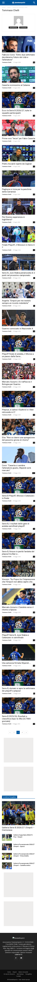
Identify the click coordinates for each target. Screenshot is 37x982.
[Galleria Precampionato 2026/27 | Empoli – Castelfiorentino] (7, 865)
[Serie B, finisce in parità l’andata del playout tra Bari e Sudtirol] (18, 541)
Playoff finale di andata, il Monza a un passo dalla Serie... (18, 355)
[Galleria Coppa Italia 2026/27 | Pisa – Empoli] (7, 837)
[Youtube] (21, 958)
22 (34, 250)
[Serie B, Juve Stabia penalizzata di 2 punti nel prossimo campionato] (18, 262)
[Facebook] (16, 958)
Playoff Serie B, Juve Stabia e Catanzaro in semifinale (15, 636)
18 (34, 387)
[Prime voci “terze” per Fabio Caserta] (18, 128)
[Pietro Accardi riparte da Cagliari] (18, 153)
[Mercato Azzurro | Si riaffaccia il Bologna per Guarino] (18, 371)
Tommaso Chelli (6, 62)
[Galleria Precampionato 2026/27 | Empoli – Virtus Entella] (7, 856)
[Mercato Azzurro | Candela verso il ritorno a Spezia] (18, 596)
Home (3, 7)
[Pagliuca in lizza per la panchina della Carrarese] (18, 178)
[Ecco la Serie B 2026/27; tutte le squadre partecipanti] (18, 100)
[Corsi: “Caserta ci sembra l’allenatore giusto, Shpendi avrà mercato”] (18, 455)
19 (34, 194)
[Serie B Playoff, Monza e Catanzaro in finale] (18, 485)
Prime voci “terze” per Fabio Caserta (18, 138)
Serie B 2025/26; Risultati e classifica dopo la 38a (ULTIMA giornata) (16, 718)
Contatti (18, 976)
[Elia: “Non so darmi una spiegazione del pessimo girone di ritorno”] (18, 427)
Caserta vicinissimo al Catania (16, 85)
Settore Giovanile (23, 972)
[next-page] (26, 732)
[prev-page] (10, 732)
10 (34, 115)
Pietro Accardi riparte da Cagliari (17, 164)
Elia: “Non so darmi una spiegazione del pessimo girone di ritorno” (18, 438)
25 (34, 88)
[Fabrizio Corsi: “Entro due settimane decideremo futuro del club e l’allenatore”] (18, 44)
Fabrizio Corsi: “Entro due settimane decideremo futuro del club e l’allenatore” (18, 57)
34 (34, 222)
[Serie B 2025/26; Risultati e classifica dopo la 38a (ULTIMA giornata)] (18, 705)
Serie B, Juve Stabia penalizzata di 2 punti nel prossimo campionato (18, 274)
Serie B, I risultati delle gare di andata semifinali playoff (15, 524)
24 (34, 556)
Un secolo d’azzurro (9, 974)
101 (34, 473)
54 (34, 584)
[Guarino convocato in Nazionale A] (18, 318)
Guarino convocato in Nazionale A (17, 328)
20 (34, 612)
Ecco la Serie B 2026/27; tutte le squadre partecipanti (16, 111)
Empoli (4, 51)
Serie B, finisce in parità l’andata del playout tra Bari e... (18, 552)
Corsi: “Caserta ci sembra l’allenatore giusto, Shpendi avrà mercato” (16, 468)
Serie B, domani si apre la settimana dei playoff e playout (18, 689)
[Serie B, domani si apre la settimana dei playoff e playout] (18, 678)
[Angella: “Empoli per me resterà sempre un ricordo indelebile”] (18, 290)
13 (34, 665)
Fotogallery (28, 974)
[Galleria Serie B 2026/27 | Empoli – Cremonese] (18, 813)
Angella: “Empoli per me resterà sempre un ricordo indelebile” (16, 301)
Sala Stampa (20, 974)
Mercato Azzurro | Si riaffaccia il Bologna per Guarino (17, 383)
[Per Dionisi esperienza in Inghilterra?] (18, 206)
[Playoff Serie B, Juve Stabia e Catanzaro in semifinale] (18, 624)
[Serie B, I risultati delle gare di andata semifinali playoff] (18, 513)
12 (34, 166)
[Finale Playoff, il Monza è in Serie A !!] (18, 234)
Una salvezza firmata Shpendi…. (16, 663)
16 (34, 141)
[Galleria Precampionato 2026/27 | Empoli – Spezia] (7, 846)
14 (34, 442)
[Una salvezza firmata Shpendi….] (18, 652)
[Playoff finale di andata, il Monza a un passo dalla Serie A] (18, 343)
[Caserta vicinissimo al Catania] (18, 74)
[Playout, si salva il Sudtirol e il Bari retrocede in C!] (18, 399)
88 (34, 62)
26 (34, 331)
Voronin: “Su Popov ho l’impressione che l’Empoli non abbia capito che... (18, 580)
